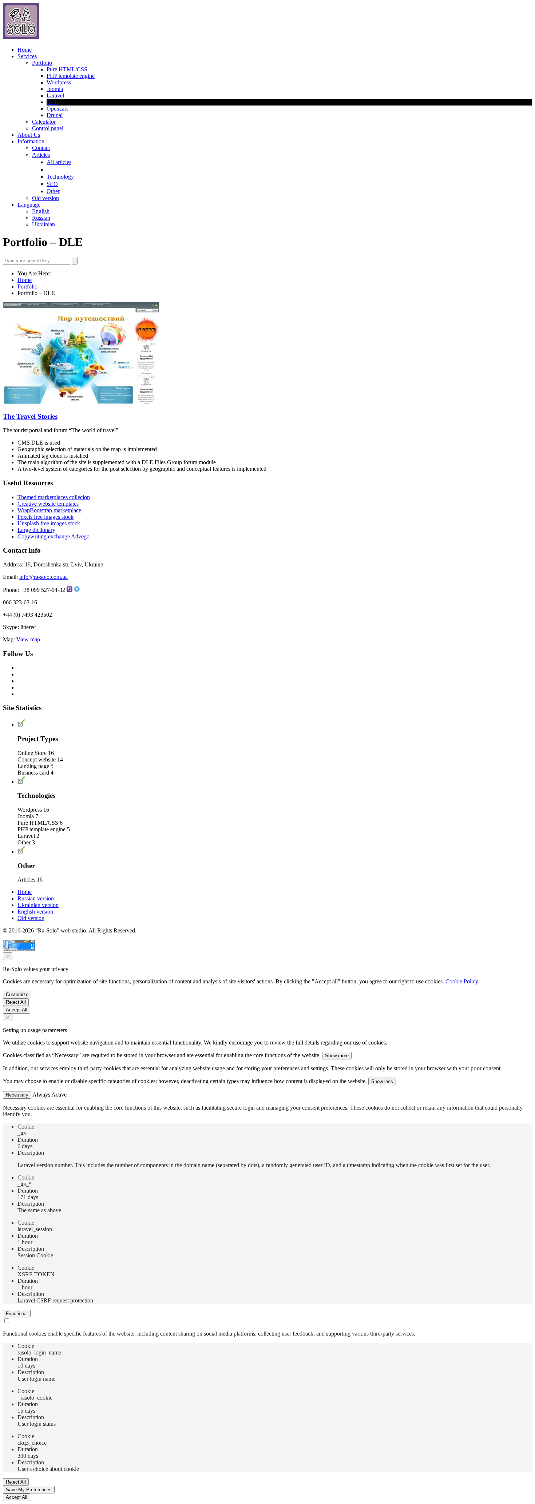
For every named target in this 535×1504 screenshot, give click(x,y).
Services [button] (27, 56)
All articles (59, 162)
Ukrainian (43, 224)
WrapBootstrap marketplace (49, 510)
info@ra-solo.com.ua (43, 577)
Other (53, 191)
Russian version (35, 898)
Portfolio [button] (42, 63)
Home (24, 50)
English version (35, 911)
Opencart (57, 109)
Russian (41, 218)
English (40, 211)
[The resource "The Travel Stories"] (81, 402)
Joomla (55, 89)
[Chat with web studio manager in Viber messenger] (69, 590)
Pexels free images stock (45, 517)
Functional (17, 1313)
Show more (337, 1055)
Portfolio (27, 286)
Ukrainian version (38, 905)
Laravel (55, 95)
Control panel (47, 128)
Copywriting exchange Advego (53, 536)
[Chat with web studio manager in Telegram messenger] (77, 590)
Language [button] (28, 205)
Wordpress (59, 82)
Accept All (16, 1009)
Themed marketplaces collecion (53, 497)
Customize (17, 994)
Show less (382, 1081)
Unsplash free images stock (48, 523)
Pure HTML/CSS (67, 69)
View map (28, 639)
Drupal (55, 115)
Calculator (44, 122)
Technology (60, 177)
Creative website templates (48, 504)
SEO (52, 184)
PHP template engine (71, 76)
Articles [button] (41, 155)
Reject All (16, 1002)
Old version (45, 198)
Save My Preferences (29, 1489)
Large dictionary (36, 530)
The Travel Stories (30, 416)
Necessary (17, 1095)
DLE (52, 102)
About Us (28, 135)
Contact (41, 148)
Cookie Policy (461, 981)
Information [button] (30, 141)
